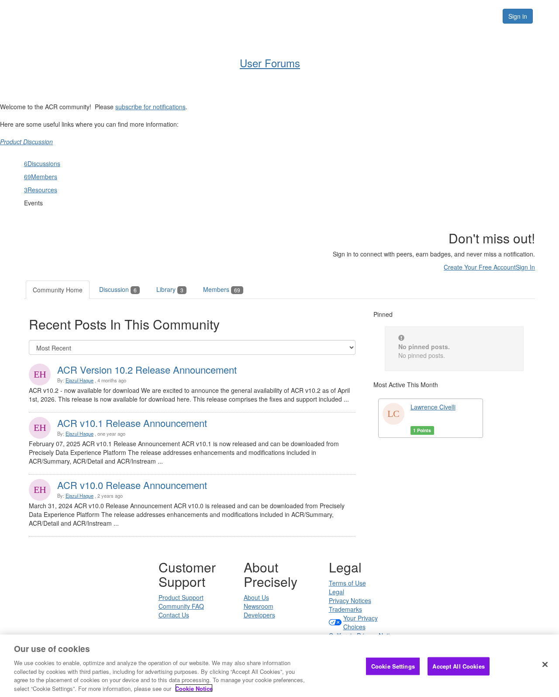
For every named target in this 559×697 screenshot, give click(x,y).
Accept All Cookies (458, 666)
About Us (256, 597)
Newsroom (258, 606)
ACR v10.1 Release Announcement (132, 423)
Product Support (181, 597)
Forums (394, 15)
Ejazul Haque (79, 380)
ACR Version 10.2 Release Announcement (147, 369)
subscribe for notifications (150, 106)
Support (300, 15)
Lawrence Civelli (433, 406)
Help (262, 15)
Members (221, 289)
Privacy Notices (350, 600)
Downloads (347, 15)
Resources (440, 15)
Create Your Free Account (480, 267)
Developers (259, 614)
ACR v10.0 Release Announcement (132, 485)
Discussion (118, 289)
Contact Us (174, 614)
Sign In (525, 267)
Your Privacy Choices (360, 622)
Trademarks (345, 609)
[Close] (545, 664)
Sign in (517, 16)
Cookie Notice (194, 688)
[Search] (485, 16)
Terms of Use (347, 583)
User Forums (270, 62)
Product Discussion (26, 141)
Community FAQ (181, 606)
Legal (336, 591)
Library (169, 289)
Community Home (58, 289)
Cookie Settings (393, 666)
